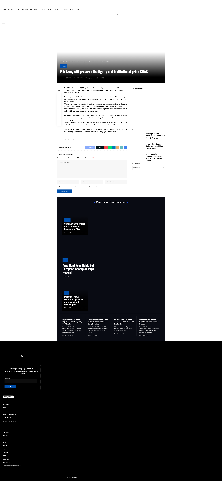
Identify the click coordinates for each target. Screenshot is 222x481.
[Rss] (117, 14)
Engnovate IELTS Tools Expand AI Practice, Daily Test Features (72, 322)
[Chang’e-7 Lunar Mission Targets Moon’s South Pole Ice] (138, 135)
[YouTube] (109, 14)
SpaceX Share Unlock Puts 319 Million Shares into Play (74, 226)
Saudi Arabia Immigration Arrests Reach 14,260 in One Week (154, 157)
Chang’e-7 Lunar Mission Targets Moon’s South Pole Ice (155, 136)
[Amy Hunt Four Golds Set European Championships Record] (80, 251)
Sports (65, 260)
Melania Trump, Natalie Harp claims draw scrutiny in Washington (73, 300)
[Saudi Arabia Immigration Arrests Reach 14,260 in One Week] (138, 157)
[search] (110, 19)
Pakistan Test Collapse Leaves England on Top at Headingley (124, 322)
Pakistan (90, 317)
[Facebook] (104, 14)
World (66, 293)
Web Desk (71, 78)
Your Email (7, 378)
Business (67, 219)
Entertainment (143, 317)
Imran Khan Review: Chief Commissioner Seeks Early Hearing (98, 322)
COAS (72, 140)
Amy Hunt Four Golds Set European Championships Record (78, 269)
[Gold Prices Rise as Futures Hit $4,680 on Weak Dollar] (138, 146)
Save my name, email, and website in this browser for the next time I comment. (81, 186)
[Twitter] (106, 14)
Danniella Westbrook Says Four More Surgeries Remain (149, 322)
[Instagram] (114, 14)
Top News (63, 66)
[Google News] (112, 14)
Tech (63, 317)
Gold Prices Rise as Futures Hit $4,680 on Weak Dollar (154, 146)
